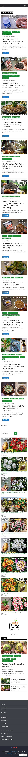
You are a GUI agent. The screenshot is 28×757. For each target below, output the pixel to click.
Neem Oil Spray (19, 354)
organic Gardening (16, 31)
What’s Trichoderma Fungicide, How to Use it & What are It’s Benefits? (12, 41)
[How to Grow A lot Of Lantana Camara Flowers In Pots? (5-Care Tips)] (14, 564)
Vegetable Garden (6, 658)
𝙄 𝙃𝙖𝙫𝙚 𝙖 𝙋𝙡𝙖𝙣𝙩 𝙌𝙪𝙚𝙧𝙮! (6, 736)
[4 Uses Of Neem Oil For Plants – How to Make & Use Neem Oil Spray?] (14, 345)
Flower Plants (4, 720)
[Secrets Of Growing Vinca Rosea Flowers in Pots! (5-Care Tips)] (14, 525)
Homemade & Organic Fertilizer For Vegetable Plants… (18, 680)
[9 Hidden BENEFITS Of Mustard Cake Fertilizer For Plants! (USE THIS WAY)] (14, 303)
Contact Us (3, 712)
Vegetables (13, 658)
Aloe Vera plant (6, 398)
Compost (4, 73)
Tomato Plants (17, 656)
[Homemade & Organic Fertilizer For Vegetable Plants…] (5, 681)
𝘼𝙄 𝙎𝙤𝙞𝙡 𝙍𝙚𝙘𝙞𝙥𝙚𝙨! (5, 733)
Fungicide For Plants (7, 31)
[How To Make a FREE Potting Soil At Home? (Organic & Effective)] (14, 147)
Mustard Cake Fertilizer (13, 312)
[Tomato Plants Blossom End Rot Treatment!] (14, 647)
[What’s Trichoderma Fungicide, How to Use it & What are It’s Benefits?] (14, 22)
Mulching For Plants (7, 117)
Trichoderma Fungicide (7, 34)
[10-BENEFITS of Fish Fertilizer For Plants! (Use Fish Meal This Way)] (14, 226)
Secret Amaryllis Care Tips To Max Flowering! (11, 452)
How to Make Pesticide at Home (9, 354)
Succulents (22, 398)
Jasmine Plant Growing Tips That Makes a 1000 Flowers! (13, 553)
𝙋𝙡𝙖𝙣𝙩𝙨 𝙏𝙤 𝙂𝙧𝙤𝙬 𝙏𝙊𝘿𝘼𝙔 (7, 739)
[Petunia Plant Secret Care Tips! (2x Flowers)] (14, 604)
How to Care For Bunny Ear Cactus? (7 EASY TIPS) (12, 283)
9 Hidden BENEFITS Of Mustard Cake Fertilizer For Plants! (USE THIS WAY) (12, 322)
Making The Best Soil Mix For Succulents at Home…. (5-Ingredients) (13, 408)
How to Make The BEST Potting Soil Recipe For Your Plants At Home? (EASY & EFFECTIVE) (13, 204)
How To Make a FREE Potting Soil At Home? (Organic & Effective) (13, 166)
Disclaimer (3, 710)
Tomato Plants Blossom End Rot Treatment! (13, 665)
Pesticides (22, 356)
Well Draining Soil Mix (7, 158)
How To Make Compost (12, 73)
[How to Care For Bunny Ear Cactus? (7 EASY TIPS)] (14, 268)
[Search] (15, 433)
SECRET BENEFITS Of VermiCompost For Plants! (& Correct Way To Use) (13, 85)
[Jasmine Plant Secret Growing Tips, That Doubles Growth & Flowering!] (14, 464)
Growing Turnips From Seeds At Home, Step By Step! (18, 687)
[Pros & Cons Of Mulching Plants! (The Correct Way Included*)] (14, 108)
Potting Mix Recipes (15, 156)
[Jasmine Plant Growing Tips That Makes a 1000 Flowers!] (14, 545)
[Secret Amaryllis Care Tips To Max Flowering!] (14, 445)
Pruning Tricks (4, 726)
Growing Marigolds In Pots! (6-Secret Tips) (10, 593)
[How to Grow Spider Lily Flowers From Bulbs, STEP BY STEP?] (14, 484)
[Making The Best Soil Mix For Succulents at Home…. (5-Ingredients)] (14, 389)
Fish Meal (10, 235)
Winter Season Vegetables (7, 661)
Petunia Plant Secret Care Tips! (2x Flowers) (11, 612)
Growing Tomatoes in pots (8, 656)
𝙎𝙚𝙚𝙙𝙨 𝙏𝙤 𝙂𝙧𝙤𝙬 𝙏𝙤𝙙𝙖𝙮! (7, 731)
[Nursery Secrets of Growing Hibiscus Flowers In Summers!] (14, 504)
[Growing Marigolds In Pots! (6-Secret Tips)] (14, 585)
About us (3, 704)
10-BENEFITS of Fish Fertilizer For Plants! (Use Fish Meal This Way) (13, 245)
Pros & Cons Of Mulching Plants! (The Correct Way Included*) (12, 124)
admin (13, 36)
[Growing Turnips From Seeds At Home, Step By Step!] (5, 688)
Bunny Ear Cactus (6, 277)
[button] (23, 755)
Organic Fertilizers (6, 75)
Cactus (12, 277)
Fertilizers (5, 235)
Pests (4, 359)
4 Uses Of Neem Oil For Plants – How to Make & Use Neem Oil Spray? (13, 366)
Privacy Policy (4, 707)
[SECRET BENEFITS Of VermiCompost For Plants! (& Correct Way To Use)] (14, 64)
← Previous (4, 425)
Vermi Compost (5, 78)
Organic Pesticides (15, 356)
